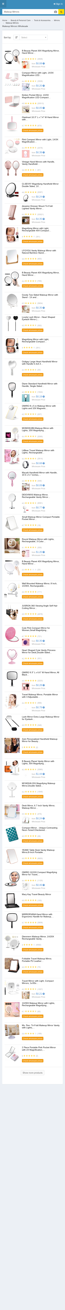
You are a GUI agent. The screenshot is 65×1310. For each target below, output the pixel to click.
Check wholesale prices (32, 130)
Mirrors (57, 20)
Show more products (32, 1072)
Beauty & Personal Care (21, 20)
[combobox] (33, 37)
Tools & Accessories (42, 20)
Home (4, 20)
